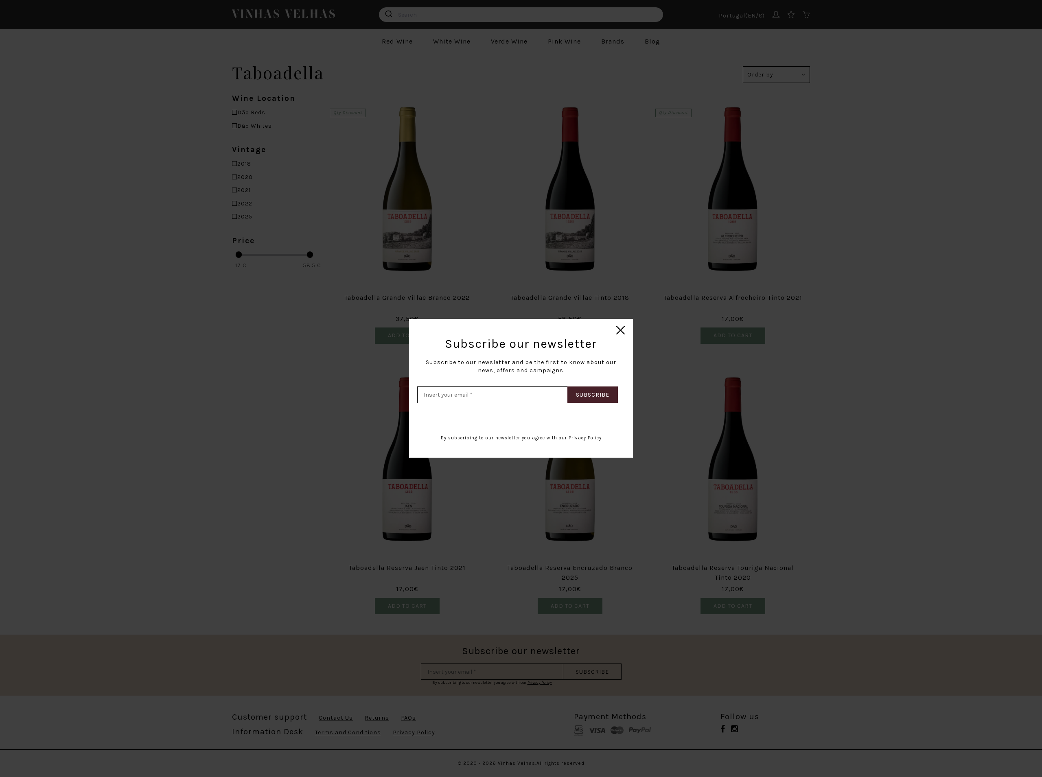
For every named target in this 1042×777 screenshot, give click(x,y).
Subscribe (592, 394)
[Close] (621, 330)
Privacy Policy (585, 438)
